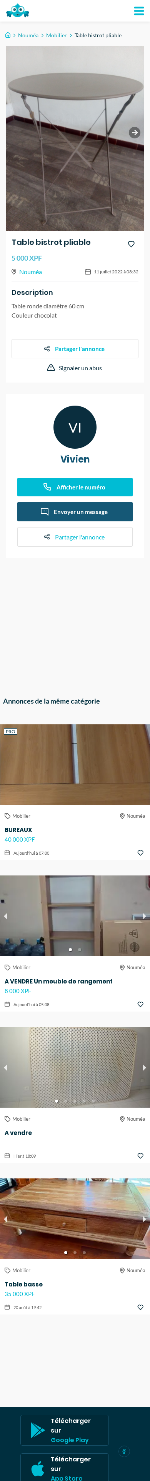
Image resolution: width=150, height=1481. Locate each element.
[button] (70, 949)
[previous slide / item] (5, 915)
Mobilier (56, 35)
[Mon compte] (139, 11)
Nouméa (28, 35)
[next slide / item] (134, 132)
